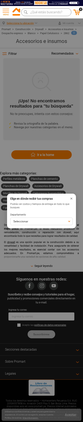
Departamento (18, 214)
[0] (77, 14)
